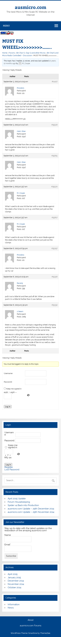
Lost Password (11, 470)
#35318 (54, 277)
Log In (7, 407)
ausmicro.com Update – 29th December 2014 (31, 508)
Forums (12, 53)
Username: (8, 373)
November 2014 (16, 584)
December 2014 (16, 580)
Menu (6, 25)
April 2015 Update (17, 498)
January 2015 (14, 577)
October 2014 (14, 587)
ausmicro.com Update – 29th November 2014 (31, 512)
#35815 (54, 156)
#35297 (54, 248)
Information (14, 604)
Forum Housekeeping (19, 502)
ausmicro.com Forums (30, 626)
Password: (8, 382)
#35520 (54, 187)
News (11, 607)
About (30, 620)
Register (8, 467)
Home (4, 53)
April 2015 (12, 574)
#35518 (54, 125)
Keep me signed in (13, 389)
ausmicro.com (30, 7)
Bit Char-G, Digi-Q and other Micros (30, 53)
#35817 (54, 218)
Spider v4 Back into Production (23, 505)
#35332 (54, 305)
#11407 (54, 82)
